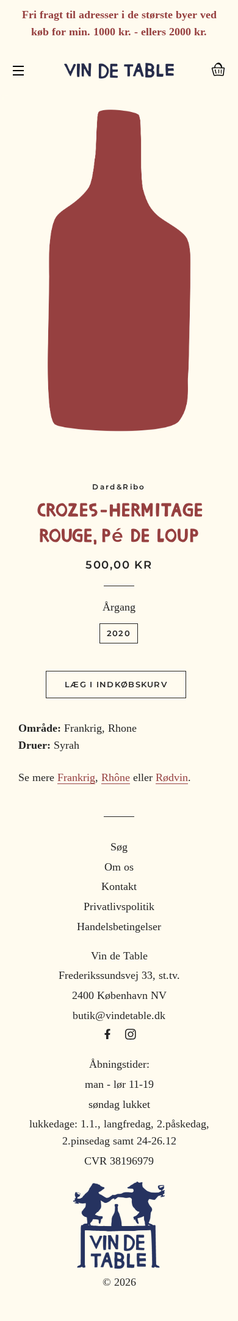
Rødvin (172, 777)
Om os (119, 867)
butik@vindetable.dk (119, 1015)
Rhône (115, 777)
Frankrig (76, 777)
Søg (119, 847)
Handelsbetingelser (119, 926)
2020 (119, 633)
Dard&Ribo (119, 486)
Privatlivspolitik (119, 906)
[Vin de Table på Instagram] (130, 1035)
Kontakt (119, 886)
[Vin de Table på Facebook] (109, 1035)
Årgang (119, 607)
